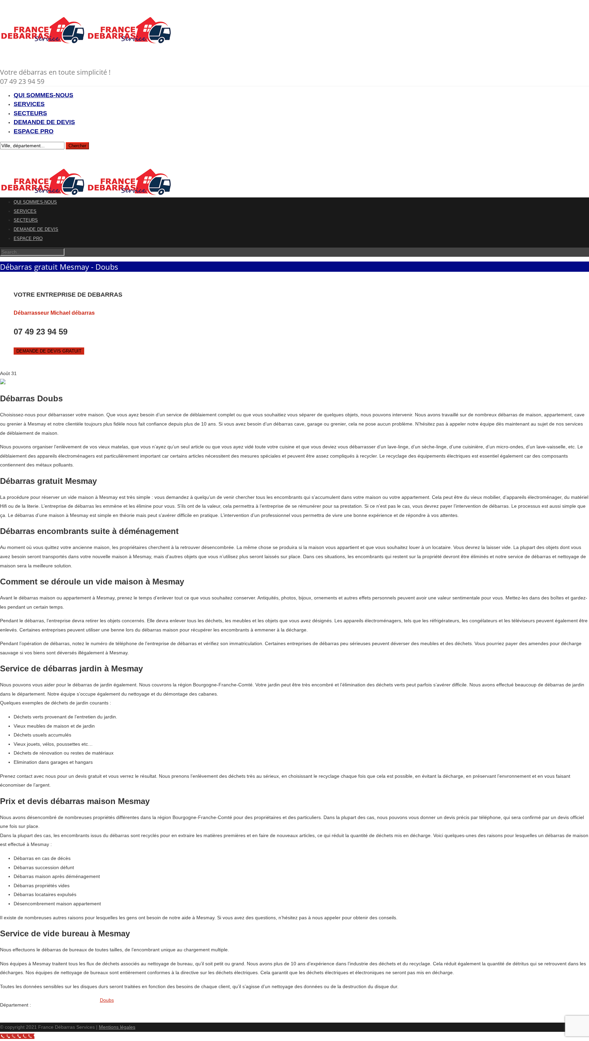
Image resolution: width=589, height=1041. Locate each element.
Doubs (107, 1000)
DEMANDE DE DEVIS (44, 122)
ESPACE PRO (34, 131)
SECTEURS (30, 113)
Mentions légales (117, 1027)
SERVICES (29, 104)
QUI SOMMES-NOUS (43, 95)
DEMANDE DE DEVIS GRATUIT (48, 351)
